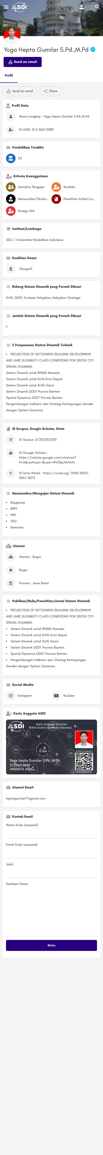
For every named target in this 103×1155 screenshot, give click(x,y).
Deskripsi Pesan (17, 884)
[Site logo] (19, 7)
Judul (9, 864)
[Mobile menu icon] (5, 7)
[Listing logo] (12, 36)
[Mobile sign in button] (82, 7)
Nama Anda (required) (22, 825)
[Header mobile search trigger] (97, 7)
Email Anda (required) (21, 845)
